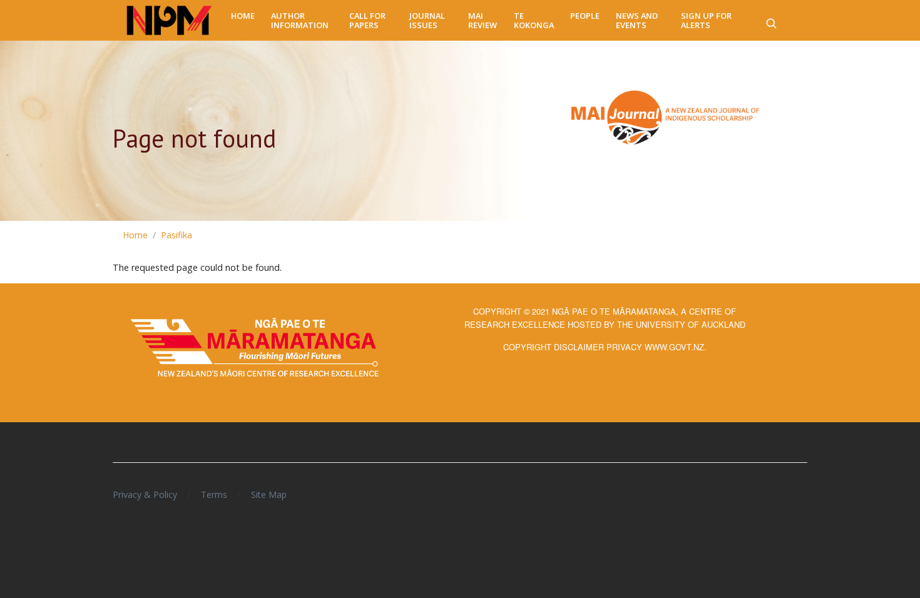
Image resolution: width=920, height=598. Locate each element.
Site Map (269, 494)
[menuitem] (242, 16)
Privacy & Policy (145, 494)
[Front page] (169, 21)
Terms (214, 494)
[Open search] (771, 20)
